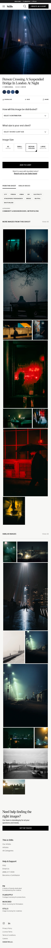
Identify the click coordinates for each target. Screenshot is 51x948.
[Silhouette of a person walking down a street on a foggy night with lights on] (9, 552)
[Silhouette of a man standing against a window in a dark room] (14, 246)
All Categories (7, 851)
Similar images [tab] (24, 186)
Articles (5, 847)
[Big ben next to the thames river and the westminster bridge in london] (37, 246)
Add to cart (25, 165)
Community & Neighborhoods (14, 211)
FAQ (4, 865)
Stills (34, 1)
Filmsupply (26, 1)
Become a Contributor (11, 875)
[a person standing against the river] (13, 647)
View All (45, 222)
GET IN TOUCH (26, 828)
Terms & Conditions (9, 935)
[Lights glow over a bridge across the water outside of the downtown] (17, 418)
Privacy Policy (7, 928)
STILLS (5, 909)
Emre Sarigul (8, 87)
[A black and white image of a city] (25, 764)
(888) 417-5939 (8, 872)
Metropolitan (33, 211)
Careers (5, 938)
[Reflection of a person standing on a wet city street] (40, 418)
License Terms (7, 932)
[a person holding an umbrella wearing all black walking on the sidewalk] (25, 462)
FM (3, 886)
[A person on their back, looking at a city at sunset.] (14, 787)
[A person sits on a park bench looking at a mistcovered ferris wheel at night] (25, 291)
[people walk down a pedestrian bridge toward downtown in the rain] (25, 596)
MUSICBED (6, 902)
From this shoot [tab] (9, 186)
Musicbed (18, 1)
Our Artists (6, 844)
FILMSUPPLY (7, 895)
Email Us (5, 869)
